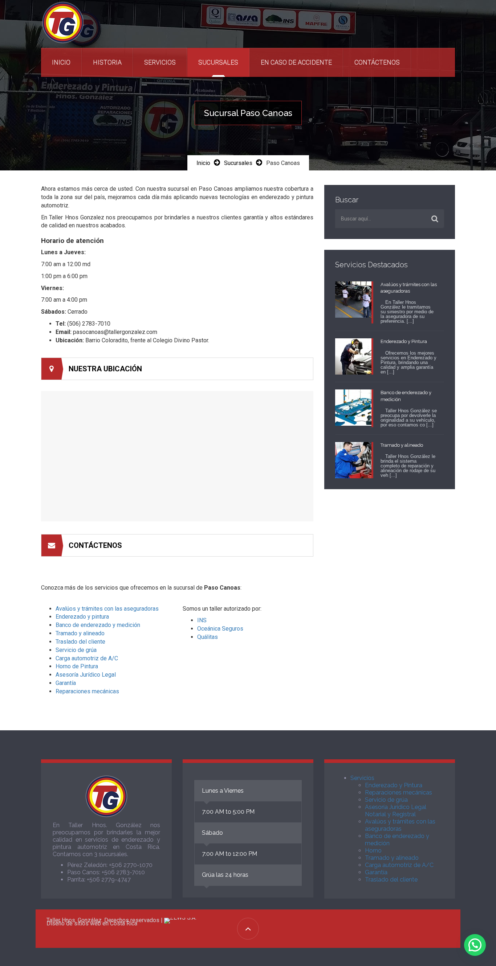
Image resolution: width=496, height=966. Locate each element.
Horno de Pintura (77, 666)
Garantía (66, 683)
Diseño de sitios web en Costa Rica (91, 923)
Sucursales (218, 62)
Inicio (61, 62)
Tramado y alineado (80, 633)
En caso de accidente (296, 62)
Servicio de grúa (76, 650)
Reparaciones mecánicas (87, 691)
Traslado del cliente (80, 641)
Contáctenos (377, 62)
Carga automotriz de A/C (87, 658)
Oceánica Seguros (220, 628)
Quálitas (207, 636)
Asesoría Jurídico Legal (86, 674)
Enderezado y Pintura (393, 785)
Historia (107, 62)
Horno (373, 850)
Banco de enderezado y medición (98, 625)
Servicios (160, 62)
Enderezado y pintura (82, 616)
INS (202, 620)
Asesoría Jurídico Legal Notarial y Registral (395, 811)
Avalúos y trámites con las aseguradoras (107, 608)
